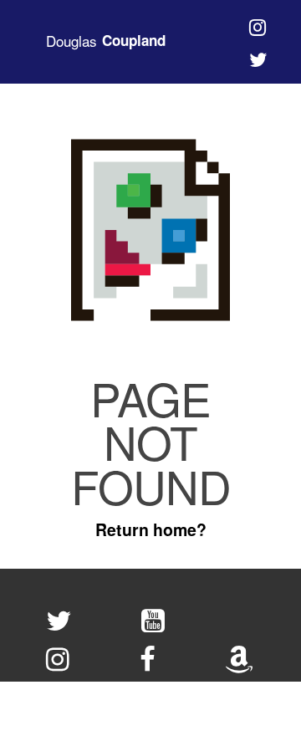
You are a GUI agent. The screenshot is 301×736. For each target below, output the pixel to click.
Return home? (151, 529)
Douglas (106, 41)
